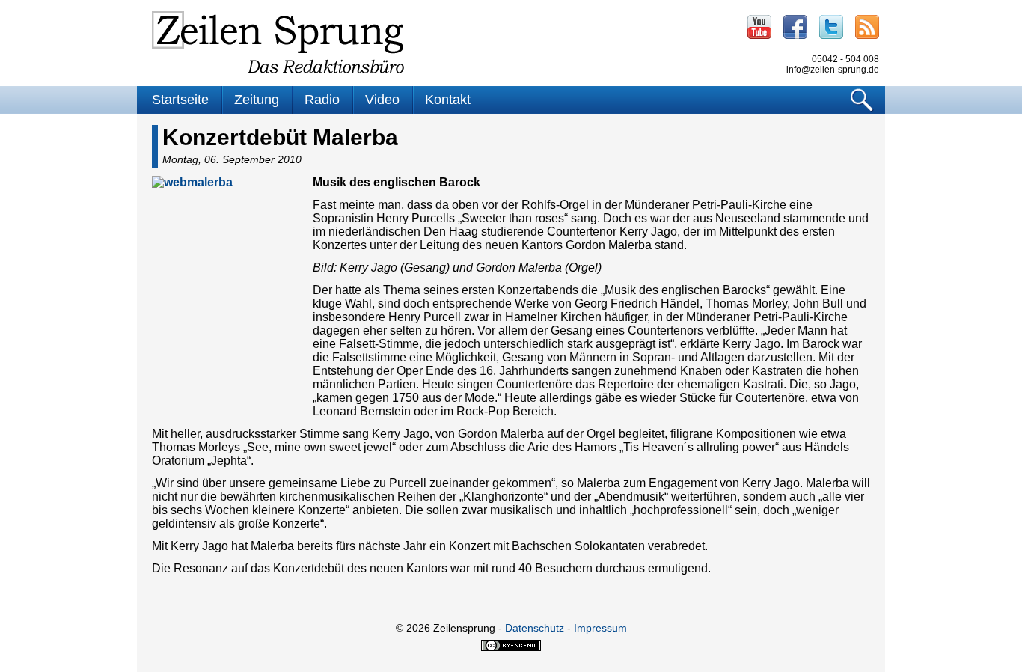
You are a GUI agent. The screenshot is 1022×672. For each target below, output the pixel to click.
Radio (322, 99)
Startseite (180, 99)
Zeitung (256, 99)
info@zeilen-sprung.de (832, 69)
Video (382, 99)
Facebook (795, 27)
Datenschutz (534, 628)
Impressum (600, 628)
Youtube (759, 27)
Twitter (831, 27)
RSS (867, 27)
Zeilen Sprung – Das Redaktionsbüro (278, 42)
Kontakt (448, 99)
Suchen (862, 100)
